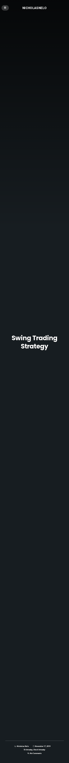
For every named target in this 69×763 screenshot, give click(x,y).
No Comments (36, 753)
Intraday (29, 750)
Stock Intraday (39, 750)
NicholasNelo (34, 8)
